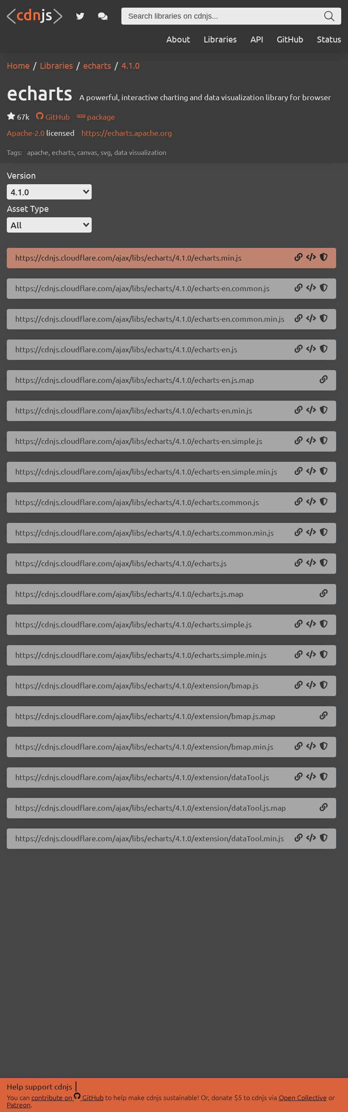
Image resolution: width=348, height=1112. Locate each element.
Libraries (220, 39)
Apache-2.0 (26, 132)
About (178, 39)
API (256, 39)
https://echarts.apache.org (126, 132)
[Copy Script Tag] (311, 257)
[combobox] (49, 191)
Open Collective (303, 1097)
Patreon (19, 1104)
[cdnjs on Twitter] (80, 16)
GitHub (290, 39)
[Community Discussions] (103, 16)
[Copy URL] (299, 257)
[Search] (329, 16)
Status (329, 39)
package (100, 116)
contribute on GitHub (67, 1097)
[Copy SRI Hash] (324, 257)
